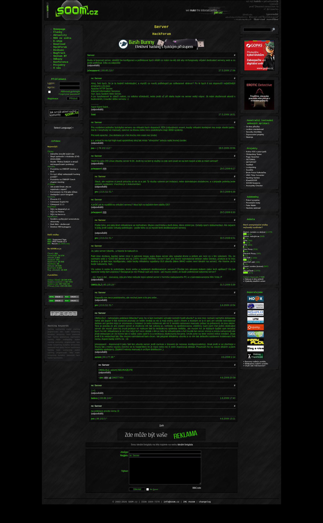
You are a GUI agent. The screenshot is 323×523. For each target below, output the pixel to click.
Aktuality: (51, 167)
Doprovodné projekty (255, 134)
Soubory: (51, 197)
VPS (245, 245)
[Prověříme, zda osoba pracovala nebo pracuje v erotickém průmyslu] (259, 109)
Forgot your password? (69, 94)
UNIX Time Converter (255, 175)
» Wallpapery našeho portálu (255, 364)
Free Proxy (248, 249)
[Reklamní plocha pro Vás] (161, 439)
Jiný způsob (248, 271)
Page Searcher (252, 157)
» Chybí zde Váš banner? (254, 366)
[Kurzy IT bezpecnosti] (259, 70)
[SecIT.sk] (255, 336)
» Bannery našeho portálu (254, 361)
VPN (245, 241)
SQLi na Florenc (57, 212)
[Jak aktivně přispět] (64, 116)
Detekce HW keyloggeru (60, 227)
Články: (50, 151)
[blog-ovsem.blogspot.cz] (255, 351)
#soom (55, 244)
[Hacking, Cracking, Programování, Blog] (255, 358)
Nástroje (249, 137)
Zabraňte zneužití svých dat (62, 154)
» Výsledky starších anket (254, 281)
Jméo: (124, 452)
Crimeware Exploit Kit (59, 202)
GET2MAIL (251, 159)
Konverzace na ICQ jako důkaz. (64, 192)
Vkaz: (124, 471)
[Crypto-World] (255, 308)
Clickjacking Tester (254, 154)
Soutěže (249, 170)
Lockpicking (251, 167)
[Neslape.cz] (255, 315)
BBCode (197, 488)
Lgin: (51, 83)
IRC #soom (189, 502)
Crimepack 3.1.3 (57, 204)
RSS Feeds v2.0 (60, 242)
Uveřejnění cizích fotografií (61, 194)
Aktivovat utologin (70, 91)
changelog (205, 502)
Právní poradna (252, 200)
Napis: (124, 455)
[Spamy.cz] (255, 329)
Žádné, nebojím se (251, 236)
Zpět (161, 425)
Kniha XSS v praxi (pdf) (256, 152)
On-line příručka (253, 127)
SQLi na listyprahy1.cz (60, 209)
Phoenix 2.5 (55, 199)
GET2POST (251, 162)
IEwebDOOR (251, 180)
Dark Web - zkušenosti (60, 224)
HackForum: (52, 217)
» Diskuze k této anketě (253, 279)
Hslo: (51, 87)
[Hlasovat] (245, 234)
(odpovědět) (93, 65)
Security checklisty (254, 132)
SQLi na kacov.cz (57, 214)
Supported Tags (59, 239)
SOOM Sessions (253, 183)
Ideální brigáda (185, 444)
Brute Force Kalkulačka (256, 172)
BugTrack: (51, 207)
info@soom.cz (171, 502)
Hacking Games (253, 178)
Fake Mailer (251, 205)
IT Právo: (51, 184)
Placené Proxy (249, 253)
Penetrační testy (253, 203)
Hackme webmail (253, 208)
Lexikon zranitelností (255, 129)
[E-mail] (104, 168)
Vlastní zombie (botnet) (253, 266)
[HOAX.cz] (255, 301)
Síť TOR (246, 258)
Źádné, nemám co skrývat (254, 232)
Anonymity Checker (254, 186)
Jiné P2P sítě (249, 262)
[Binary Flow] (255, 344)
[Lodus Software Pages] (255, 322)
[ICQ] (110, 377)
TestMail (249, 165)
